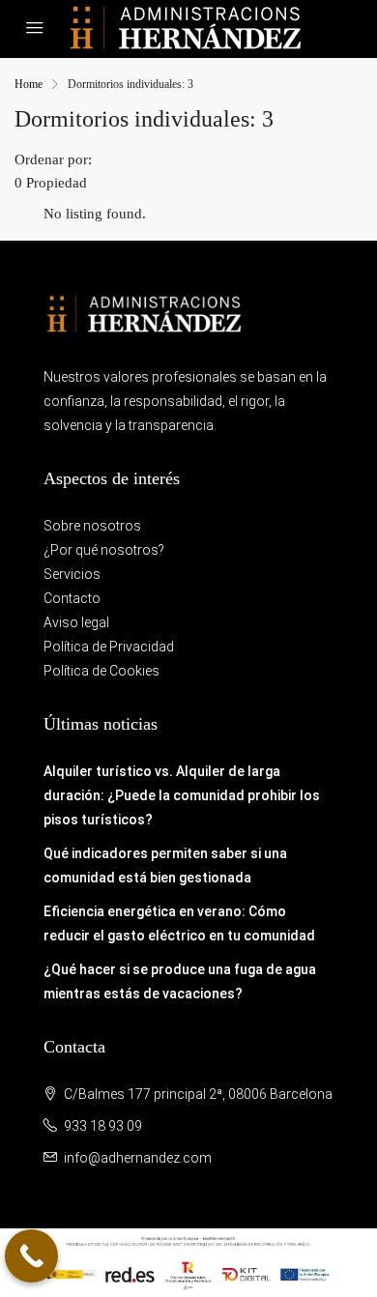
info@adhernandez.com (138, 1158)
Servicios (72, 574)
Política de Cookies (102, 670)
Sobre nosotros (92, 525)
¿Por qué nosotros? (104, 550)
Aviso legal (76, 622)
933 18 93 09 (103, 1126)
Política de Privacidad (109, 646)
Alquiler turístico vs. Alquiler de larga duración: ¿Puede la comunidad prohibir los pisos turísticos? (182, 795)
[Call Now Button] (31, 1256)
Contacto (72, 598)
